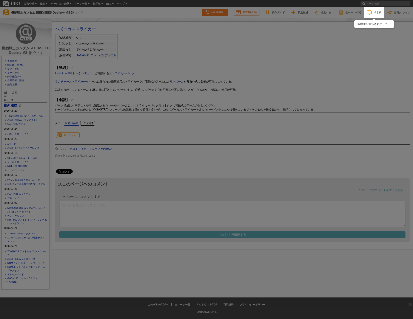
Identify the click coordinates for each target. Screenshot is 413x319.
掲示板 (377, 12)
